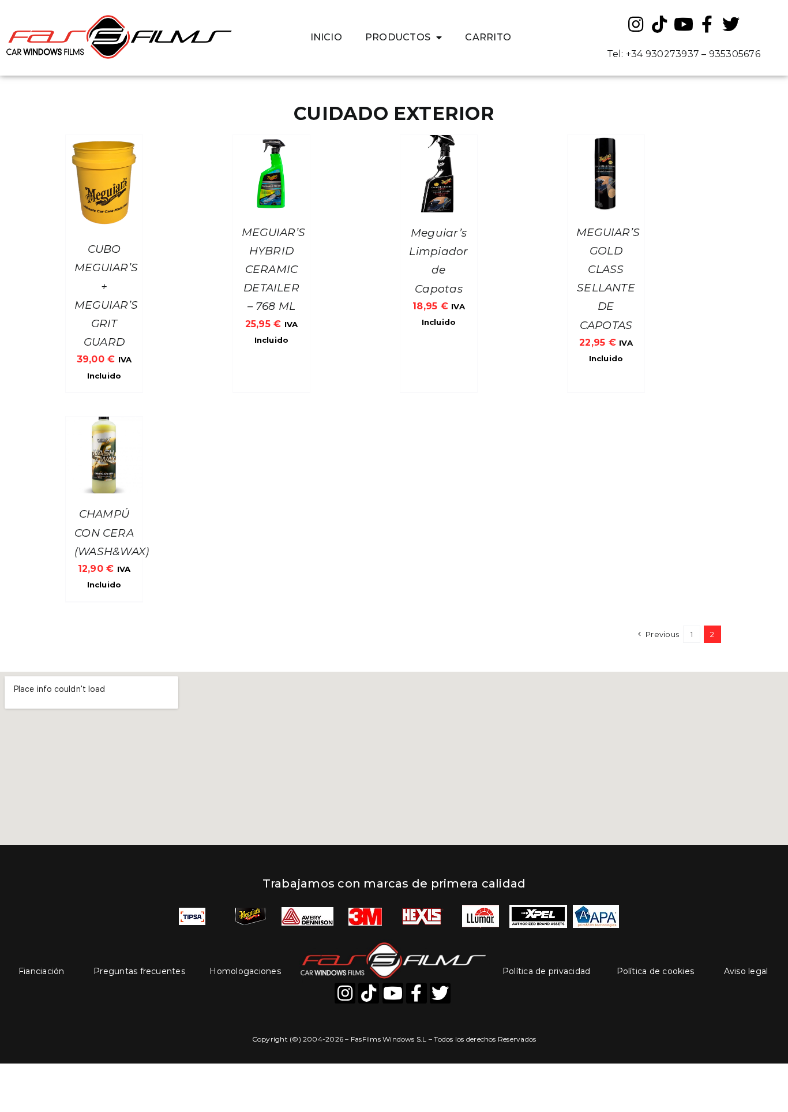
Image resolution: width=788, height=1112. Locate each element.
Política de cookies (656, 971)
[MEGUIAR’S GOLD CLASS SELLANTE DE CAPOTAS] (606, 142)
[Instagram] (635, 24)
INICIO (326, 37)
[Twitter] (731, 24)
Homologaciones (244, 971)
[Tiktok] (660, 24)
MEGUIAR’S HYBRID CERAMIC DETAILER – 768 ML (273, 269)
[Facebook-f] (707, 24)
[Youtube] (683, 24)
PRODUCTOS (397, 37)
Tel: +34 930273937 (653, 53)
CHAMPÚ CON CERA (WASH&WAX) (111, 532)
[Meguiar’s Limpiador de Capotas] (438, 142)
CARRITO (488, 37)
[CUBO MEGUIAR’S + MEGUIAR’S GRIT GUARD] (104, 142)
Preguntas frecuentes (139, 971)
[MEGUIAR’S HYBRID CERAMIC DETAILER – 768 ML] (271, 142)
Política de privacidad (546, 971)
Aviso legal (746, 971)
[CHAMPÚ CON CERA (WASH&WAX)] (104, 424)
